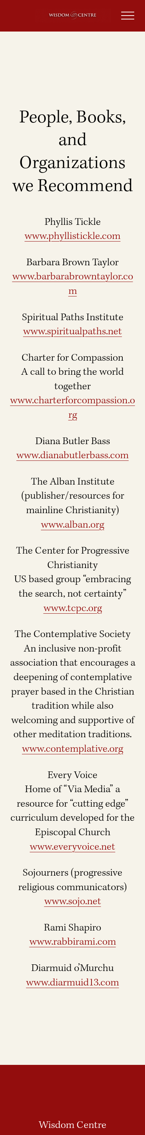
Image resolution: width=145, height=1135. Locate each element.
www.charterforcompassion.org (72, 408)
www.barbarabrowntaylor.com (72, 284)
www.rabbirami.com (72, 942)
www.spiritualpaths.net (72, 332)
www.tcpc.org (73, 608)
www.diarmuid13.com (72, 983)
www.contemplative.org (72, 749)
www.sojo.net (72, 902)
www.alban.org (72, 525)
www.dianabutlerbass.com (72, 456)
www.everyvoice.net (72, 847)
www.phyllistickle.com (72, 236)
